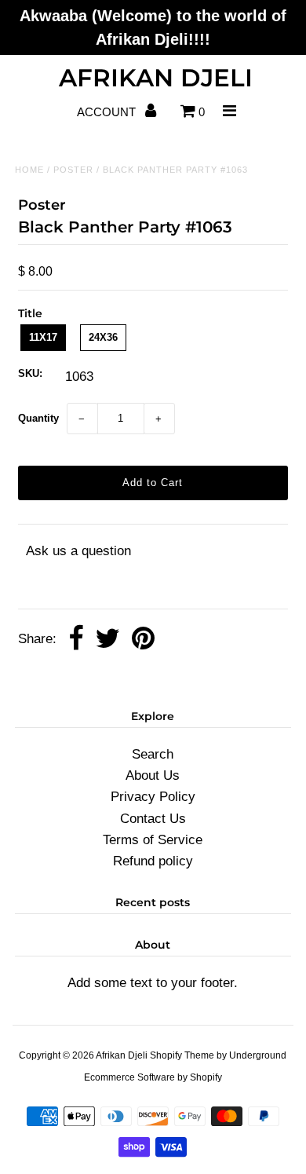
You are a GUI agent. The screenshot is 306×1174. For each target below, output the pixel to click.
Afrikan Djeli (156, 78)
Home (29, 169)
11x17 (43, 337)
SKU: (30, 373)
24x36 (103, 337)
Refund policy (153, 861)
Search (152, 754)
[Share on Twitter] (107, 639)
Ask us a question (78, 550)
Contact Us (153, 818)
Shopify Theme (182, 1055)
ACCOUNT (108, 112)
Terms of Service (152, 839)
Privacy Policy (153, 796)
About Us (153, 775)
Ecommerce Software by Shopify (153, 1077)
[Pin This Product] (143, 639)
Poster (73, 169)
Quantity (38, 418)
